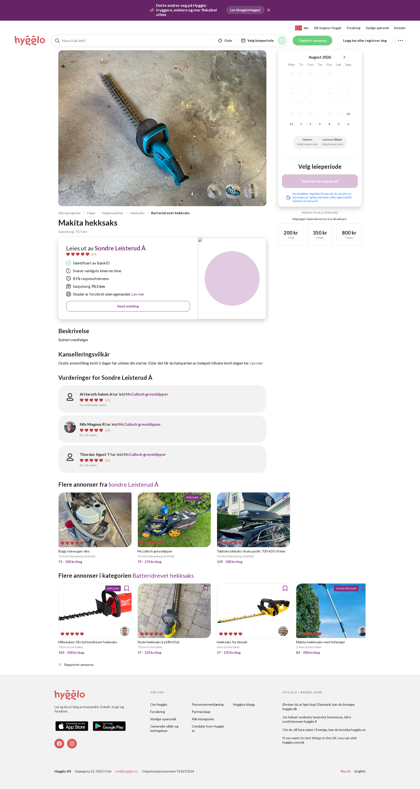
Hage (91, 213)
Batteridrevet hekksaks (170, 213)
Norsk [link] (346, 771)
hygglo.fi (310, 721)
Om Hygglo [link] (158, 704)
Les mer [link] (137, 294)
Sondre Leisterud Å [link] (120, 248)
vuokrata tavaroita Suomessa (320, 717)
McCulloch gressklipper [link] (147, 394)
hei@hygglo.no (126, 771)
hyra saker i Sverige (312, 730)
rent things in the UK (321, 738)
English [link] (360, 771)
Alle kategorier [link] (203, 719)
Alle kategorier (69, 213)
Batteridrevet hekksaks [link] (163, 575)
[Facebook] (59, 743)
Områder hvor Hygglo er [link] (208, 728)
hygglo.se (358, 730)
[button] (268, 10)
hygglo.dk (289, 709)
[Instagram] (72, 743)
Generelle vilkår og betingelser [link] (164, 728)
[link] (30, 40)
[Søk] (282, 40)
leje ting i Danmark (317, 704)
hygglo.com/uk (293, 742)
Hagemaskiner (112, 213)
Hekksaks (137, 213)
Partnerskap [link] (201, 712)
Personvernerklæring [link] (208, 704)
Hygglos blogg (244, 704)
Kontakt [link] (399, 28)
